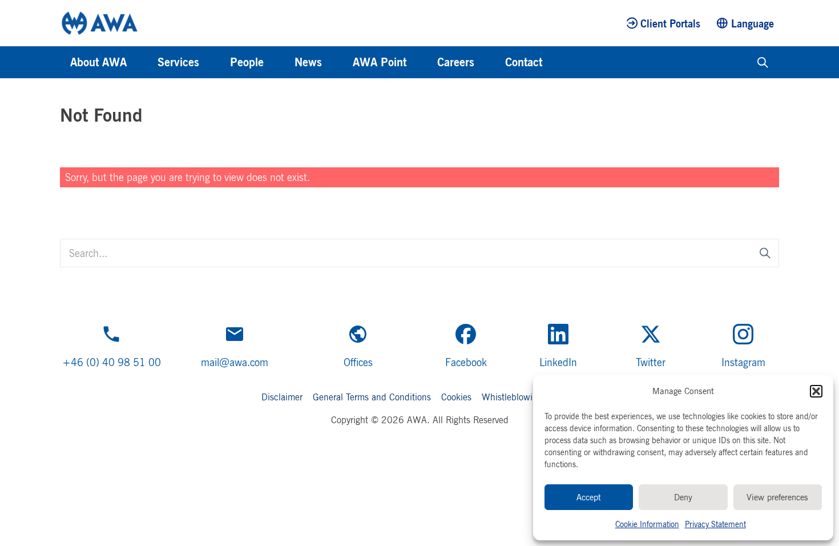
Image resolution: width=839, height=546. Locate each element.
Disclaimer (281, 397)
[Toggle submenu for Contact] (557, 62)
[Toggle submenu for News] (337, 62)
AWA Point (379, 62)
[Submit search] (765, 252)
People (247, 62)
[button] (816, 391)
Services (178, 62)
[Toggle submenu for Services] (214, 62)
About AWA (98, 62)
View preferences (777, 497)
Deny (683, 497)
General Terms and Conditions (372, 397)
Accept (588, 497)
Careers (455, 62)
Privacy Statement (715, 524)
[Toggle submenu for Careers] (490, 62)
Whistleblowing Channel (530, 397)
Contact (523, 62)
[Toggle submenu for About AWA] (142, 62)
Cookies (456, 397)
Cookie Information (647, 524)
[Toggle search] (763, 62)
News (308, 62)
